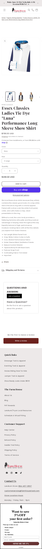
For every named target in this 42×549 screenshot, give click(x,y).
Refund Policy (10, 440)
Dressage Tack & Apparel (15, 361)
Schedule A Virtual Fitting (15, 415)
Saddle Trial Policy (12, 445)
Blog (6, 400)
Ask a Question (14, 296)
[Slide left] (2, 97)
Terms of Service (11, 455)
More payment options (21, 195)
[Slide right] (39, 97)
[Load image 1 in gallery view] (10, 96)
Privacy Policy (10, 435)
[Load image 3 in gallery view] (31, 96)
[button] (4, 10)
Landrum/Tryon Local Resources (18, 410)
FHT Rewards (9, 405)
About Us (8, 395)
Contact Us (10, 481)
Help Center (9, 430)
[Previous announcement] (4, 3)
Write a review (21, 341)
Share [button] (6, 262)
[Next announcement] (37, 3)
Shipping (5, 136)
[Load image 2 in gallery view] (21, 96)
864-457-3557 (25, 486)
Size (3, 157)
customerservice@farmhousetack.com (22, 491)
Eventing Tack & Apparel (14, 366)
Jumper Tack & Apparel (14, 376)
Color (4, 147)
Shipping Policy (10, 450)
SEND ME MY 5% (21, 543)
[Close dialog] (41, 504)
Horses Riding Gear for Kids (15, 371)
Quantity (5, 166)
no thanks (21, 547)
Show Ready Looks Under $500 (17, 381)
